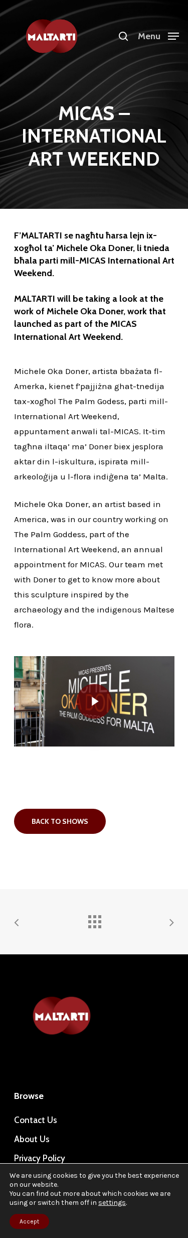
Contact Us (35, 1120)
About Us (32, 1139)
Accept (29, 1221)
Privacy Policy (39, 1158)
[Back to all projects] (94, 919)
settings (112, 1202)
